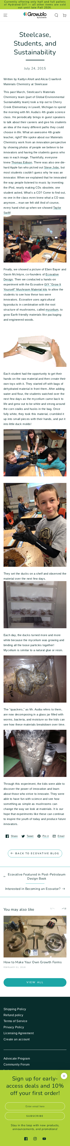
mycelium (52, 309)
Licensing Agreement (19, 1033)
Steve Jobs (51, 167)
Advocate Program (17, 1058)
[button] (56, 15)
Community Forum (17, 1064)
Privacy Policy (14, 1027)
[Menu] (5, 15)
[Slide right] (62, 909)
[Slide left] (54, 909)
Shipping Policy (15, 1009)
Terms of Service (15, 1021)
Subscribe (34, 1116)
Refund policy (13, 1015)
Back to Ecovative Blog (37, 853)
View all (35, 982)
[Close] (64, 1076)
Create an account (17, 1039)
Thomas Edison (21, 162)
